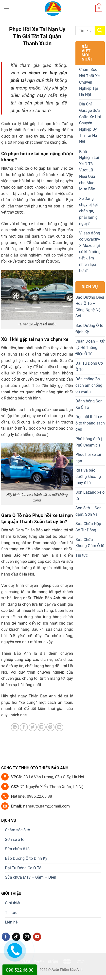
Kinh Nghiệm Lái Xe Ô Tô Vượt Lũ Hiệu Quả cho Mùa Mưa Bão (89, 170)
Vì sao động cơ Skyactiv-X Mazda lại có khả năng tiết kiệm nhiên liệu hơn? (90, 252)
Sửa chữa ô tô (17, 849)
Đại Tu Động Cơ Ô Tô (89, 366)
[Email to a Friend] (41, 727)
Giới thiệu (13, 903)
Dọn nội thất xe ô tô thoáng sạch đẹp (90, 423)
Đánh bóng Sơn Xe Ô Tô (89, 404)
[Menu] (7, 8)
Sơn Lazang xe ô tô (90, 495)
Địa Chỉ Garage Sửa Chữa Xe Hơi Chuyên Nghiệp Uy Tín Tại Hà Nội (90, 123)
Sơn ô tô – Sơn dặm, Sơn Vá (88, 511)
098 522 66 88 (20, 970)
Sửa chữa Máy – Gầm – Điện (30, 877)
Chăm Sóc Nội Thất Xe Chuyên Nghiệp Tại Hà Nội (89, 82)
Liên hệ (11, 922)
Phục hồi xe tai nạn (88, 457)
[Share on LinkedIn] (59, 727)
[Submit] (100, 30)
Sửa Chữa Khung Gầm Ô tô (89, 542)
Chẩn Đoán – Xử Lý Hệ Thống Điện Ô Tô (90, 347)
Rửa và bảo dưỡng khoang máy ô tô (88, 476)
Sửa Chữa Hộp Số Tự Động (88, 526)
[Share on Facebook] (24, 727)
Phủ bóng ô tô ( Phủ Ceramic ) (88, 442)
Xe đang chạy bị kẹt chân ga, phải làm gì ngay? (89, 211)
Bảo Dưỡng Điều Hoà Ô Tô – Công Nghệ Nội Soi (89, 307)
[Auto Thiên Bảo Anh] (53, 8)
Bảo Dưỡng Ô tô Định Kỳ (89, 328)
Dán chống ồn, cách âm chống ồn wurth (88, 385)
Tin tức (81, 555)
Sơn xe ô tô (14, 839)
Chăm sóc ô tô (17, 830)
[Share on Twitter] (33, 727)
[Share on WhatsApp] (15, 727)
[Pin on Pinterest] (50, 727)
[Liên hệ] (14, 949)
